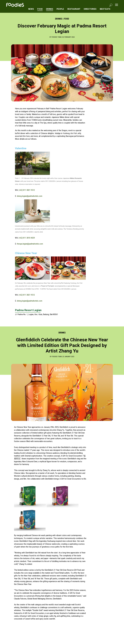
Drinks (49, 9)
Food (40, 9)
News (31, 9)
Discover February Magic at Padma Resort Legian (62, 28)
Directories (90, 9)
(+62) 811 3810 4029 (26, 238)
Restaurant (73, 9)
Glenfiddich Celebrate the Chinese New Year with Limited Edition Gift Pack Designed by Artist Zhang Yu (62, 345)
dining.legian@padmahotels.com (29, 196)
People (60, 9)
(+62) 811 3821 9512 (27, 190)
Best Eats (105, 9)
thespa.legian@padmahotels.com (30, 244)
